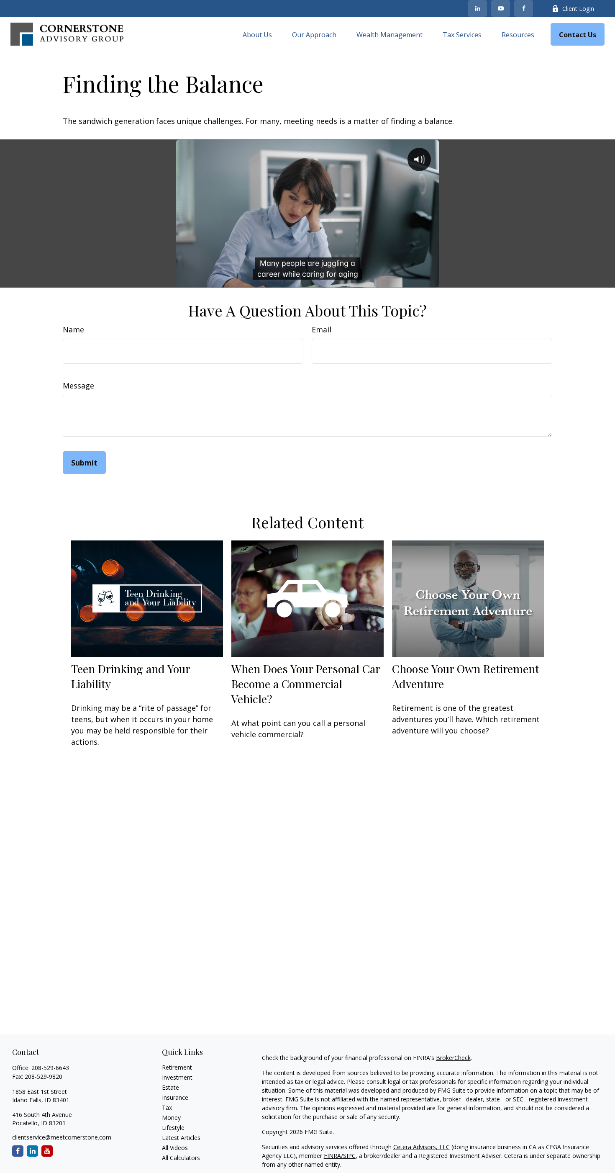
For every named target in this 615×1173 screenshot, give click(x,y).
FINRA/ (333, 1156)
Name (73, 329)
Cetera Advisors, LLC (421, 1147)
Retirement (177, 1067)
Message (78, 386)
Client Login (578, 9)
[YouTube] (500, 8)
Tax (167, 1107)
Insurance (175, 1097)
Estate (170, 1087)
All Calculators (181, 1158)
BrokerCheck (453, 1058)
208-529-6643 (50, 1068)
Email (321, 329)
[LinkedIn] (477, 8)
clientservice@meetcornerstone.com (61, 1137)
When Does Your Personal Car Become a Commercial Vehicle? (305, 683)
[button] (257, 34)
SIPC (349, 1156)
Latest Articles (181, 1138)
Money (171, 1118)
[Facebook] (523, 8)
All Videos (175, 1148)
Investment (177, 1077)
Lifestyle (173, 1128)
